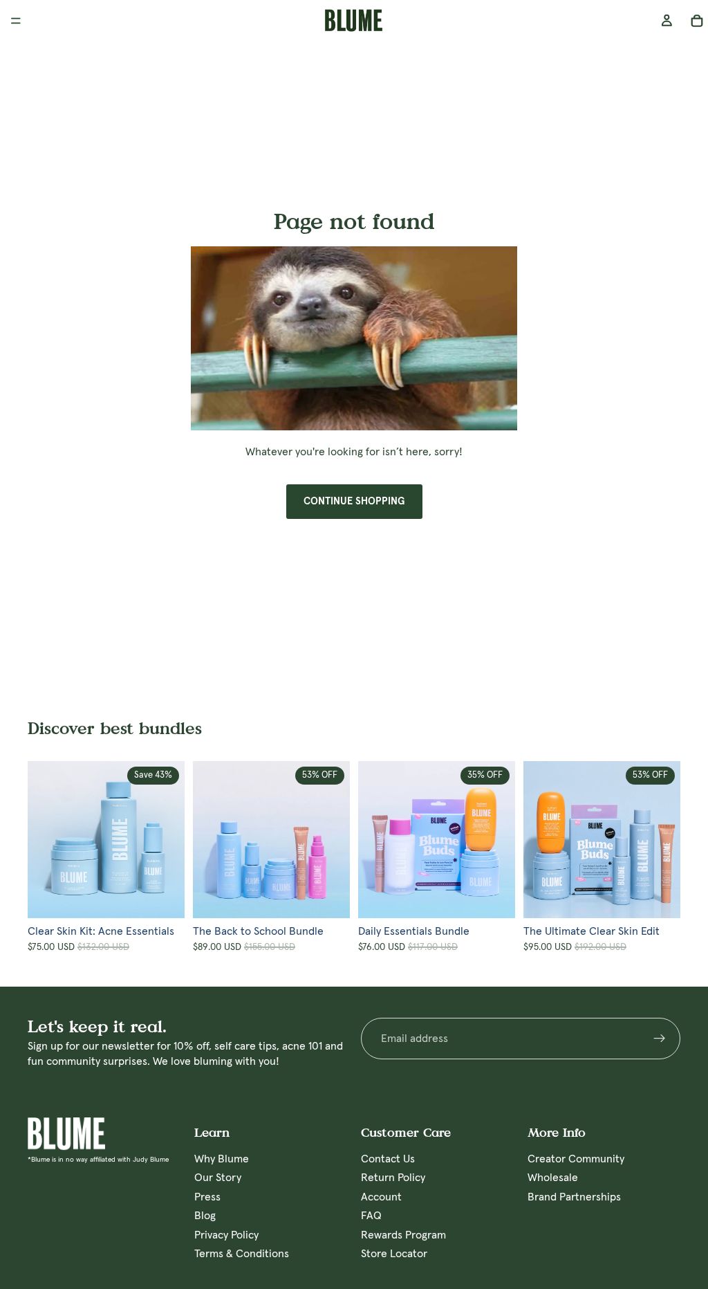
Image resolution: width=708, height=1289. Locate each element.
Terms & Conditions (241, 1253)
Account (381, 1197)
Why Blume (221, 1158)
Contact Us (388, 1158)
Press (207, 1197)
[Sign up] (659, 1038)
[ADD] (174, 896)
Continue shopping (354, 501)
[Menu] (16, 21)
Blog (205, 1216)
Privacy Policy (226, 1235)
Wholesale (553, 1178)
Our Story (217, 1178)
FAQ (371, 1216)
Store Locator (394, 1253)
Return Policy (393, 1178)
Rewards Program (403, 1235)
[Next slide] (169, 839)
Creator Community (576, 1158)
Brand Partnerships (574, 1197)
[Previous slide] (43, 839)
